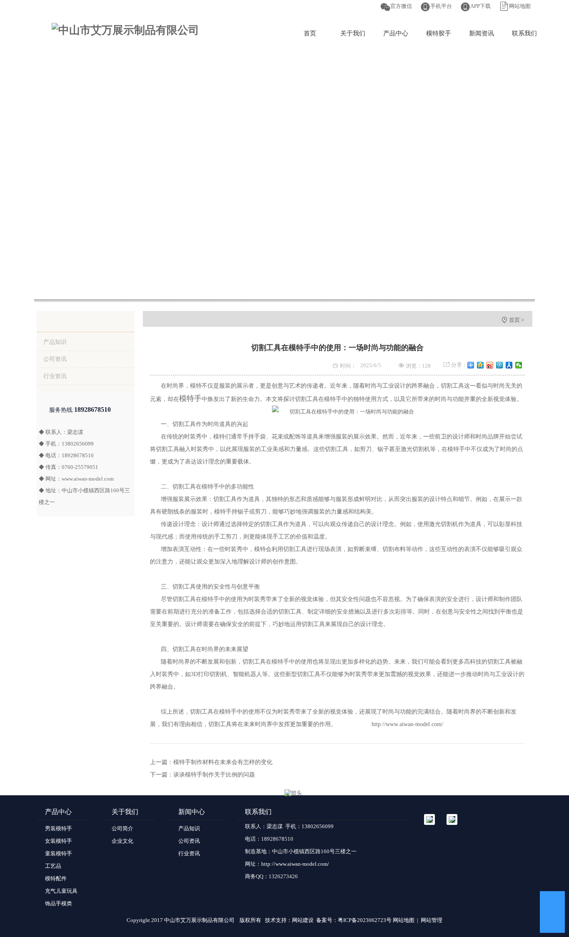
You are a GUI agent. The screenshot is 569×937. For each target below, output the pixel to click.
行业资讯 (55, 376)
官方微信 (401, 6)
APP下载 (480, 6)
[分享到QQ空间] (480, 365)
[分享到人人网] (509, 365)
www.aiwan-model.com (88, 479)
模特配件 (56, 878)
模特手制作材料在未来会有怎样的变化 (222, 762)
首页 (310, 33)
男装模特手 (58, 828)
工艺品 (53, 866)
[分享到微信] (518, 365)
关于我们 (352, 33)
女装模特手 (58, 841)
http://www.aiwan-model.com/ (407, 724)
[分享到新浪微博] (490, 365)
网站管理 (431, 920)
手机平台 (441, 6)
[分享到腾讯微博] (499, 365)
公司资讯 (55, 359)
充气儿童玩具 (61, 891)
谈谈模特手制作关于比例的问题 (214, 775)
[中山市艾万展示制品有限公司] (125, 30)
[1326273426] (552, 903)
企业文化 (122, 841)
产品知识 (55, 342)
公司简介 (122, 828)
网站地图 (520, 6)
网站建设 (303, 920)
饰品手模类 (58, 903)
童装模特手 (58, 853)
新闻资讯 (481, 33)
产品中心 (395, 33)
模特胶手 (438, 33)
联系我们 (524, 33)
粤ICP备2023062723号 (365, 920)
